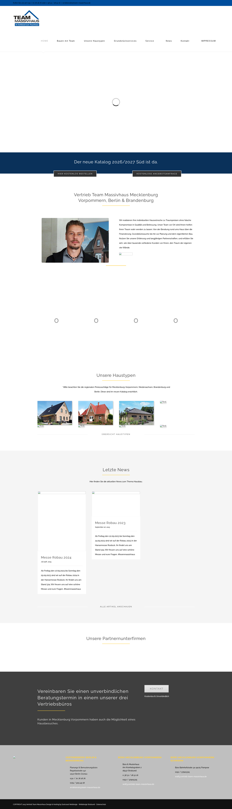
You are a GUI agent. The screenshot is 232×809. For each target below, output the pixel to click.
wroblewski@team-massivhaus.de (76, 3)
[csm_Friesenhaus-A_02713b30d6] (95, 402)
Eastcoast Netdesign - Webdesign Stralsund (78, 804)
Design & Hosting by (54, 804)
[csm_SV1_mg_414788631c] (40, 426)
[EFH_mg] (54, 402)
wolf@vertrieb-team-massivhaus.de (138, 784)
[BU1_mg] (136, 402)
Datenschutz (101, 804)
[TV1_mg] (81, 426)
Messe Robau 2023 (110, 523)
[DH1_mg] (122, 426)
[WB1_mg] (163, 402)
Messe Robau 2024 (56, 557)
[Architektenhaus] (163, 426)
